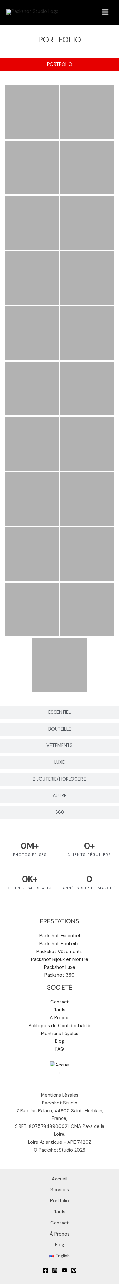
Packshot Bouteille (59, 944)
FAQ (59, 1049)
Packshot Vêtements (59, 952)
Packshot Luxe (59, 968)
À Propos (59, 1018)
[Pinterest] (74, 1270)
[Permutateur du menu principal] (105, 12)
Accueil (59, 1179)
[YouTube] (64, 1270)
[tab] (59, 65)
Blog (59, 1041)
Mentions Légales (59, 1034)
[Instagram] (55, 1270)
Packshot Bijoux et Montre (59, 960)
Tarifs (59, 1010)
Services (59, 1190)
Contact (59, 1002)
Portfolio (59, 1201)
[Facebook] (45, 1270)
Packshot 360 (59, 975)
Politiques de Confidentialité (59, 1026)
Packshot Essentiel (59, 936)
